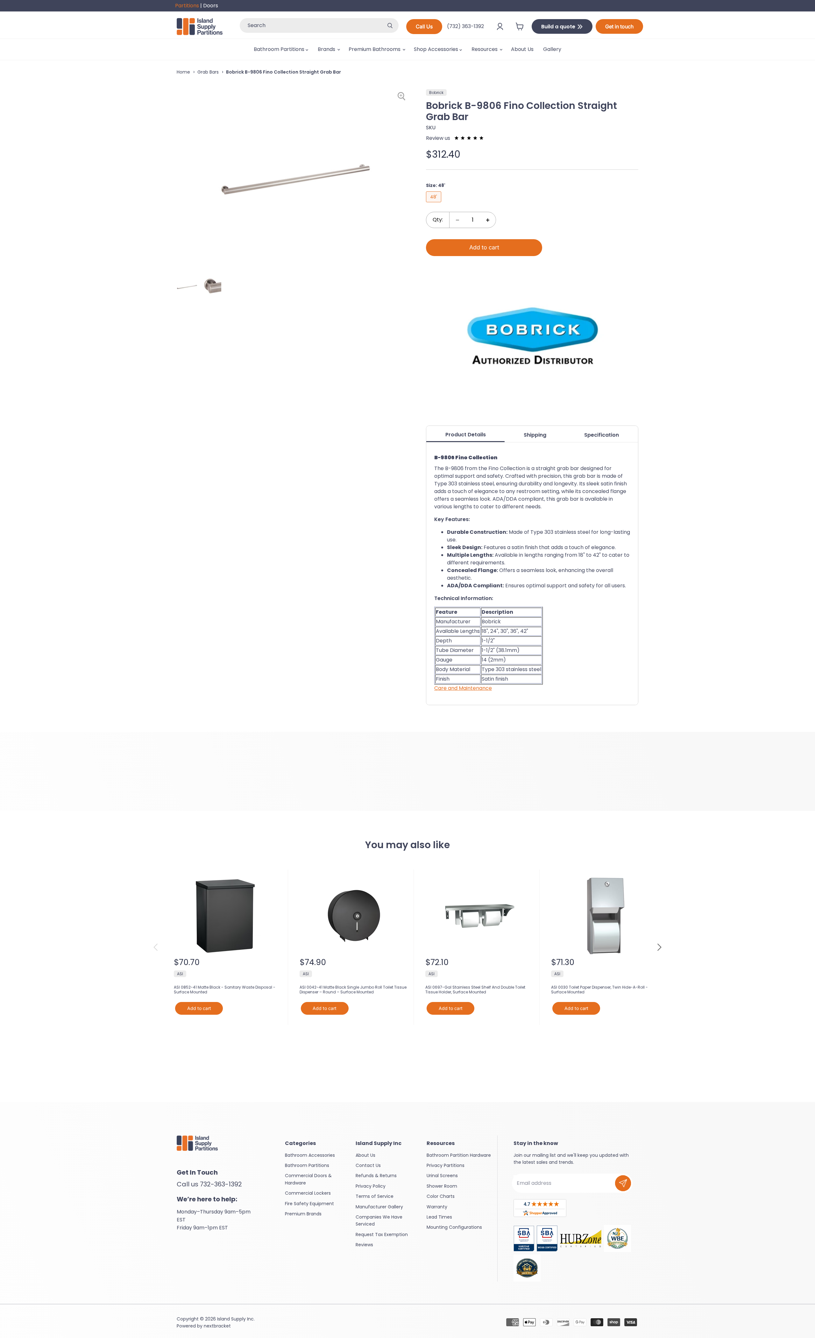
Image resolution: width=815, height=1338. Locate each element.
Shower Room (442, 1186)
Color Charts (441, 1196)
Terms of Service (374, 1196)
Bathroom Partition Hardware (459, 1155)
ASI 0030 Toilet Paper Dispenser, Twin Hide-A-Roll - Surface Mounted (599, 989)
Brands (327, 49)
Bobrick (436, 92)
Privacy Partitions (445, 1165)
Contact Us (368, 1165)
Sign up (623, 1183)
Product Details (465, 434)
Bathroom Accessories (310, 1155)
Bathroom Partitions (280, 49)
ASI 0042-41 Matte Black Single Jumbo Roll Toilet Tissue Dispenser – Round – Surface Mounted (353, 989)
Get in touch (619, 26)
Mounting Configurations (454, 1227)
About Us (522, 49)
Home (183, 72)
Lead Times (439, 1217)
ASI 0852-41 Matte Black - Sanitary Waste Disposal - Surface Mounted (224, 989)
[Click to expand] (402, 96)
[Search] (390, 25)
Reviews (364, 1244)
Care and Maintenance (463, 688)
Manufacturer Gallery (379, 1207)
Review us (438, 138)
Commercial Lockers (308, 1193)
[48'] (434, 203)
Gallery (552, 49)
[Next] (659, 947)
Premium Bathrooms (375, 49)
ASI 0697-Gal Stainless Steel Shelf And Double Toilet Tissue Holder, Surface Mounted (475, 989)
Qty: (438, 219)
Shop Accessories (436, 49)
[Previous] (156, 947)
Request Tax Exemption (382, 1234)
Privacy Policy (371, 1186)
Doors (210, 5)
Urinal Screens (442, 1175)
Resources (485, 49)
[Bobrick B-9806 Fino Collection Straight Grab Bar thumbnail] (187, 286)
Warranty (437, 1207)
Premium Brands (303, 1214)
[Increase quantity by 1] (488, 220)
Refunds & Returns (376, 1175)
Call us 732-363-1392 (209, 1184)
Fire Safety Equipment (309, 1203)
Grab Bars (208, 72)
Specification (601, 435)
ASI (180, 974)
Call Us (424, 26)
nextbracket (217, 1326)
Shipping (535, 435)
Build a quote (559, 26)
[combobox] (310, 25)
